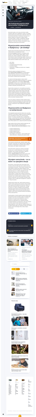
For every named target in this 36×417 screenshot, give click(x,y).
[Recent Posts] (15, 269)
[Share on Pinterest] (3, 13)
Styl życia (21, 271)
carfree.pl (15, 53)
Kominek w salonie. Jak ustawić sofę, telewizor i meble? (21, 290)
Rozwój (12, 368)
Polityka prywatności (29, 406)
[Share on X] (3, 7)
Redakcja (12, 27)
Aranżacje (17, 288)
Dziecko (14, 2)
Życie (19, 3)
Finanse (19, 2)
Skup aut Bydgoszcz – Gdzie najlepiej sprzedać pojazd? (13, 250)
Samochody (16, 21)
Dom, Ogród (17, 271)
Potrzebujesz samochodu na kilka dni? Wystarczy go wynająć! (27, 251)
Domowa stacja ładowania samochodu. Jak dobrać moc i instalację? (21, 284)
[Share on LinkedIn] (3, 15)
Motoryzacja (25, 2)
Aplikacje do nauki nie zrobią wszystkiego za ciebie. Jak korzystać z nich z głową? (20, 294)
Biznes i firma (29, 385)
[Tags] (24, 269)
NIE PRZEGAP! (29, 381)
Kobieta (29, 396)
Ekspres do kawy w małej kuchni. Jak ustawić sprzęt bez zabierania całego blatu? (21, 279)
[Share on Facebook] (3, 10)
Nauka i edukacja (18, 292)
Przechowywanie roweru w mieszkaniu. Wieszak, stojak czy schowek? (21, 273)
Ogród (12, 354)
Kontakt (23, 3)
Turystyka (14, 3)
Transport (19, 21)
